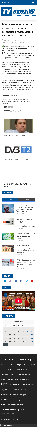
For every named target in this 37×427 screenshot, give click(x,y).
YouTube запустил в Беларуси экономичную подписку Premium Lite (25, 222)
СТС (32, 385)
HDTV (25, 364)
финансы (21, 409)
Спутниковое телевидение (11, 390)
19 (14, 338)
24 (5, 341)
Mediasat (13, 96)
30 (32, 341)
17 (5, 338)
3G (2, 360)
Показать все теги (7, 413)
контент (6, 399)
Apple (30, 359)
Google (19, 364)
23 (32, 338)
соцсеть (20, 405)
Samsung (4, 374)
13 (19, 335)
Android (23, 360)
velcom (21, 374)
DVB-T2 (10, 107)
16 (32, 335)
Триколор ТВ (6, 394)
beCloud (4, 364)
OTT (27, 369)
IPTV (9, 369)
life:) (14, 369)
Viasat (27, 374)
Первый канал (24, 385)
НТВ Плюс (13, 385)
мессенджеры (18, 400)
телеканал (9, 409)
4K (10, 360)
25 (10, 341)
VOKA (3, 379)
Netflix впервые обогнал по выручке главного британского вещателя (25, 249)
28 (23, 341)
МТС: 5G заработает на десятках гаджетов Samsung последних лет (25, 263)
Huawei (32, 364)
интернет (23, 394)
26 (14, 341)
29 (27, 341)
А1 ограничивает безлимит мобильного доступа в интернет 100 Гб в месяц (25, 208)
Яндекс (15, 394)
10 (5, 335)
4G (6, 359)
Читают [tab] (10, 200)
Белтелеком (24, 379)
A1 (17, 360)
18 (10, 338)
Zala (16, 379)
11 (10, 335)
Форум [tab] (26, 200)
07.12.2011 (8, 40)
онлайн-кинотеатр (8, 405)
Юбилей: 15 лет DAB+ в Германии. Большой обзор (25, 236)
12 (14, 335)
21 (23, 338)
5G (13, 359)
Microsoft (21, 369)
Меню (6, 3)
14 (23, 335)
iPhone (3, 369)
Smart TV (13, 374)
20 (19, 338)
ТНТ (25, 390)
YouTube (10, 379)
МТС (4, 384)
